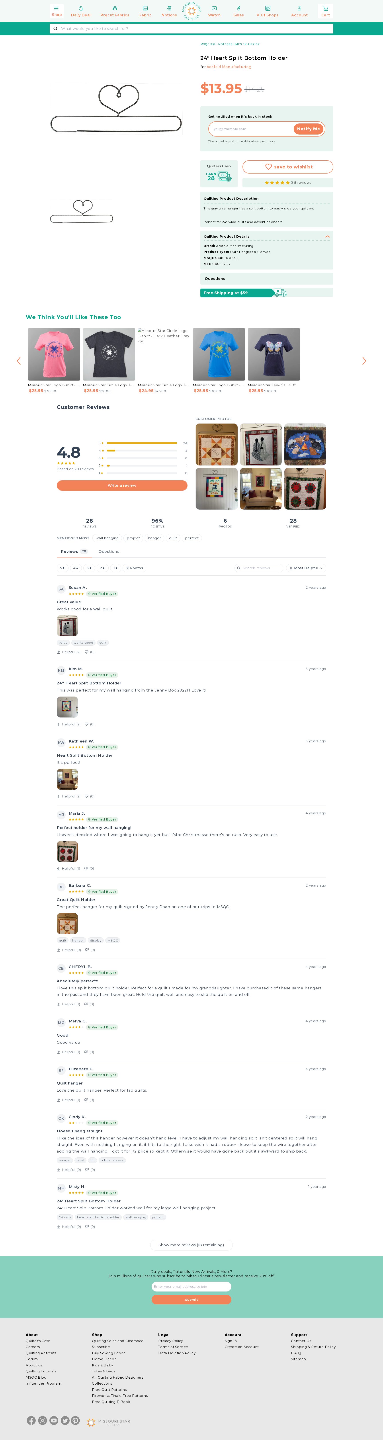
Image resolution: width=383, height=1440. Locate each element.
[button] (57, 10)
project (133, 538)
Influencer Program (43, 1383)
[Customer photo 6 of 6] (305, 489)
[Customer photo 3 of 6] (305, 444)
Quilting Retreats (41, 1353)
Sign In (231, 1341)
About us (34, 1365)
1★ (115, 568)
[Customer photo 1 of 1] (67, 625)
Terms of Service (173, 1347)
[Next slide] (364, 361)
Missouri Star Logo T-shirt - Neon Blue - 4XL (219, 385)
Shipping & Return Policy (313, 1347)
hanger (154, 538)
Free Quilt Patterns (109, 1389)
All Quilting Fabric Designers (117, 1377)
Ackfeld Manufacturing (229, 66)
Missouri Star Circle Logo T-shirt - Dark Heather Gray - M (164, 385)
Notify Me (308, 128)
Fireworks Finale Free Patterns (120, 1395)
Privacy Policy (170, 1341)
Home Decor (104, 1359)
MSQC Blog (36, 1377)
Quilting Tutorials (41, 1371)
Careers (33, 1347)
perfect (192, 538)
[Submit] (56, 28)
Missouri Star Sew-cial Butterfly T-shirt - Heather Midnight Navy (274, 385)
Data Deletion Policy (176, 1353)
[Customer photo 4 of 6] (216, 489)
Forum (32, 1359)
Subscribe (101, 1347)
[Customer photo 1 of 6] (216, 444)
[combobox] (191, 28)
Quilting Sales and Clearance (118, 1341)
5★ (62, 568)
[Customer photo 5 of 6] (261, 489)
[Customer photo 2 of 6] (261, 444)
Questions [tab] (108, 551)
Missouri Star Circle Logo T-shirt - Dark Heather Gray (109, 385)
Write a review (122, 485)
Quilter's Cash (38, 1341)
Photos (136, 568)
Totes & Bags (103, 1371)
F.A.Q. (296, 1353)
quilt (173, 538)
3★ (89, 568)
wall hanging (107, 538)
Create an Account (242, 1347)
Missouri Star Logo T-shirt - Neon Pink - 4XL (54, 385)
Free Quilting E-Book (111, 1402)
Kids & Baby (102, 1365)
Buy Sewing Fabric (108, 1353)
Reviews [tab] (73, 551)
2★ (102, 568)
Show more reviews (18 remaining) (191, 1245)
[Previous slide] (19, 361)
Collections (102, 1383)
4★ (75, 568)
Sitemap (298, 1359)
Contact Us (301, 1341)
